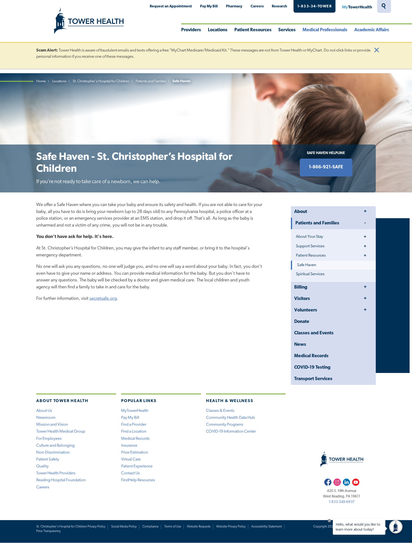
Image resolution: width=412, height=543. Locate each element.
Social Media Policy (124, 526)
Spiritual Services (310, 274)
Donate (301, 322)
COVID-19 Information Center (231, 431)
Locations (217, 30)
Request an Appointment (171, 6)
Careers (257, 6)
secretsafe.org (103, 298)
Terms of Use (172, 526)
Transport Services (313, 379)
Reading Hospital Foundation (61, 480)
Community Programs (224, 425)
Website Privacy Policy (231, 526)
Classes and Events (314, 333)
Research (279, 6)
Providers (191, 30)
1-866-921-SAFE (326, 167)
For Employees (49, 439)
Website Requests (199, 526)
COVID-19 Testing (312, 367)
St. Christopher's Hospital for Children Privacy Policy (70, 526)
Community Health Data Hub (230, 418)
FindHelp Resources (138, 480)
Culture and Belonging (55, 446)
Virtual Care (131, 459)
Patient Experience (137, 466)
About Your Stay (309, 237)
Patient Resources (253, 30)
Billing (300, 287)
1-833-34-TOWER (314, 6)
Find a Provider (133, 425)
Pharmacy (234, 6)
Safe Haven (306, 265)
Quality (42, 466)
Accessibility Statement (266, 526)
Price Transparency (48, 531)
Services (287, 30)
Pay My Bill (209, 6)
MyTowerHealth (357, 6)
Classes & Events (220, 411)
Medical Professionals (325, 30)
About (300, 212)
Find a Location (133, 431)
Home (41, 81)
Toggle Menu (365, 212)
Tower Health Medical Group (60, 431)
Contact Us (130, 473)
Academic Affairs (371, 30)
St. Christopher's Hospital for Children (101, 81)
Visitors (302, 299)
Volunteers (305, 310)
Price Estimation (134, 452)
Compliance (150, 526)
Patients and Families (151, 81)
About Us (44, 411)
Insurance (129, 446)
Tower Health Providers (55, 473)
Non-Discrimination (53, 452)
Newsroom (46, 418)
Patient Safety (47, 459)
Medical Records (311, 356)
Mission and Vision (52, 425)
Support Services (310, 246)
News (300, 344)
